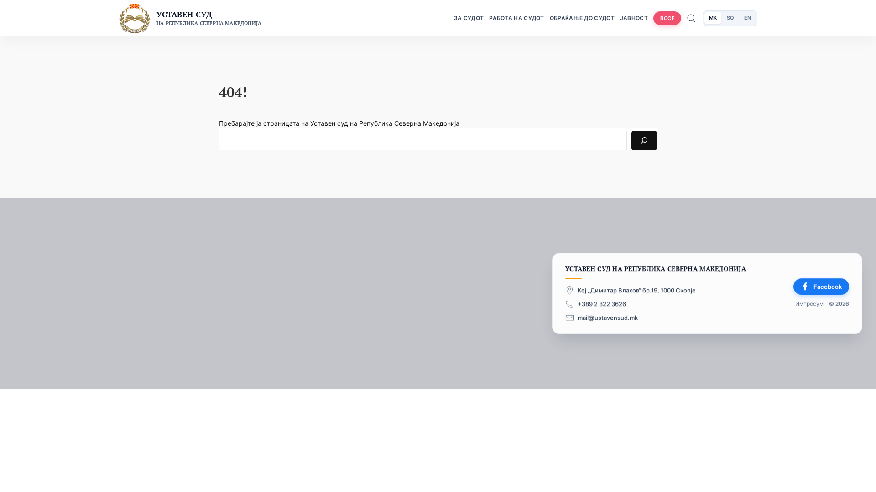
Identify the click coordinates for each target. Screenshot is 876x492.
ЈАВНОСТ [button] (634, 18)
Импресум (809, 304)
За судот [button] (469, 18)
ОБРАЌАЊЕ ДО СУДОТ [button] (582, 18)
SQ (730, 18)
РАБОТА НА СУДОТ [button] (516, 18)
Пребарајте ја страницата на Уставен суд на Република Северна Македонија (339, 123)
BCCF (667, 18)
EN (747, 18)
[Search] (644, 140)
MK (713, 18)
